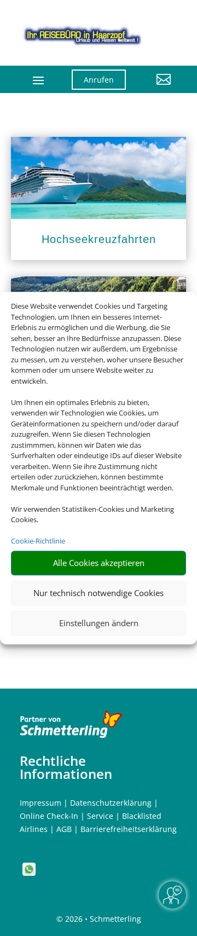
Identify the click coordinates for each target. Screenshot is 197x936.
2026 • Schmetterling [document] (102, 919)
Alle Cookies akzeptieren (98, 562)
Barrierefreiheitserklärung (128, 829)
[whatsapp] (29, 873)
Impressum (40, 803)
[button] (156, 87)
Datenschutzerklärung (111, 803)
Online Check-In (49, 816)
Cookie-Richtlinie (38, 541)
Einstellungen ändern (98, 622)
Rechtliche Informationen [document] (66, 767)
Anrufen (99, 79)
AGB (64, 829)
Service (100, 816)
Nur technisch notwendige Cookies (98, 592)
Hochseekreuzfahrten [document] (99, 239)
